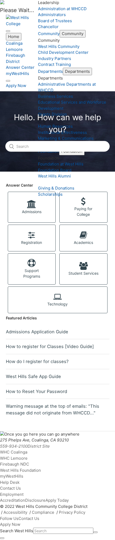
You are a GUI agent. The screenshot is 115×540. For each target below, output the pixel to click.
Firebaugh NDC (14, 464)
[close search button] (2, 538)
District (13, 61)
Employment (12, 494)
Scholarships (50, 194)
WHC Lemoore (14, 458)
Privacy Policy (72, 512)
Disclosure (35, 500)
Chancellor (48, 26)
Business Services (55, 96)
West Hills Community (58, 46)
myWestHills (17, 73)
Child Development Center (63, 52)
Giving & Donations (56, 188)
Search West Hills (16, 530)
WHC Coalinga (13, 452)
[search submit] (95, 532)
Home (13, 36)
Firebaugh (15, 55)
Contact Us (10, 488)
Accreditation (12, 500)
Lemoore (14, 49)
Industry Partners (54, 58)
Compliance (43, 512)
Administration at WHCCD (62, 8)
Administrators (52, 14)
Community (49, 33)
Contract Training (54, 64)
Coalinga (14, 43)
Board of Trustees (55, 20)
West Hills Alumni (54, 176)
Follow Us (9, 518)
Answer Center (20, 67)
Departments (50, 71)
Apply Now (16, 85)
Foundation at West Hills (60, 164)
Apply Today (57, 500)
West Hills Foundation (20, 470)
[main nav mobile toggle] (8, 31)
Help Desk (10, 482)
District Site (39, 446)
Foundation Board (54, 170)
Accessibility (15, 512)
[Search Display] (8, 81)
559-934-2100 (14, 446)
